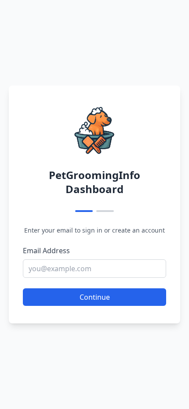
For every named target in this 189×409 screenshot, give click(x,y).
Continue (95, 297)
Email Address (46, 250)
